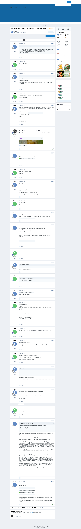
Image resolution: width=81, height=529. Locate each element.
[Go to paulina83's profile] (59, 92)
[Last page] (36, 40)
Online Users (24, 7)
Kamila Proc (62, 85)
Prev (13, 507)
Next (35, 507)
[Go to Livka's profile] (65, 35)
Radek (61, 88)
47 (22, 507)
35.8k (15, 69)
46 (20, 507)
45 (18, 507)
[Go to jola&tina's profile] (59, 98)
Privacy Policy (39, 526)
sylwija (15, 31)
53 (32, 507)
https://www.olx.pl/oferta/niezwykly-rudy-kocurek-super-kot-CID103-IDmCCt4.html (38, 330)
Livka (68, 34)
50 (27, 507)
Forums (11, 7)
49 (25, 507)
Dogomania (12, 1)
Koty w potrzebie (23, 32)
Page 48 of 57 (41, 507)
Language (33, 526)
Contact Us (43, 526)
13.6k (15, 51)
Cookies (47, 526)
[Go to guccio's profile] (59, 95)
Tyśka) (14, 61)
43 (15, 507)
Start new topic (41, 35)
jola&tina (61, 97)
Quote (22, 57)
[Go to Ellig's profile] (15, 131)
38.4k (15, 136)
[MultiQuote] (19, 57)
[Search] (70, 5)
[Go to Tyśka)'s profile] (15, 65)
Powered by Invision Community (40, 527)
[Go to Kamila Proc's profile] (59, 86)
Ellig (14, 128)
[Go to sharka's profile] (58, 37)
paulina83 (61, 91)
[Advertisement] (40, 15)
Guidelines (15, 7)
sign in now (31, 512)
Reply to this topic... (19, 516)
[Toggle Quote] (20, 264)
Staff (19, 7)
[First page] (11, 40)
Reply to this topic (50, 35)
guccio (61, 94)
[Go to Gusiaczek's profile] (65, 37)
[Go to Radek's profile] (59, 89)
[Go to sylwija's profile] (12, 32)
